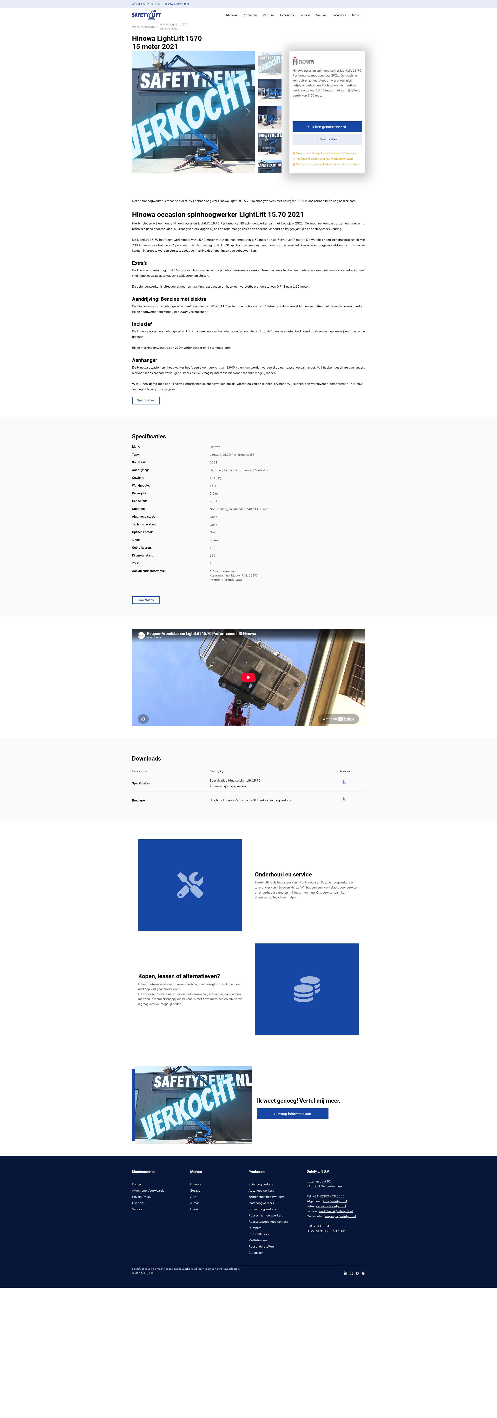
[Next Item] (248, 112)
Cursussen (255, 1253)
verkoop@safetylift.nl (331, 1206)
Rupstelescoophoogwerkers (268, 1222)
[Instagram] (351, 1273)
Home (135, 27)
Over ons (138, 1203)
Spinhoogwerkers (260, 1184)
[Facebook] (357, 1273)
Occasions (149, 27)
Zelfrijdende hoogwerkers (266, 1197)
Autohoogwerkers (261, 1190)
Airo (193, 1197)
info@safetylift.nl (178, 4)
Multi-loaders (258, 1240)
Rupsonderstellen (261, 1246)
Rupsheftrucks (258, 1234)
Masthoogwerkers (261, 1203)
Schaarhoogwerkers (262, 1209)
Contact (137, 1184)
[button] (231, 15)
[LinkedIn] (346, 1273)
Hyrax (194, 1209)
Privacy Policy (141, 1197)
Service (137, 1209)
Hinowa (195, 1184)
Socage (195, 1190)
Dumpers (255, 1228)
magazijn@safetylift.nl (340, 1216)
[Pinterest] (363, 1273)
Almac (194, 1203)
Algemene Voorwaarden (149, 1190)
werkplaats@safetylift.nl (336, 1211)
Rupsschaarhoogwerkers (265, 1215)
